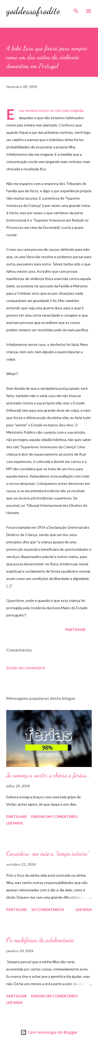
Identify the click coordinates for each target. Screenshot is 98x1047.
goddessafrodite (33, 10)
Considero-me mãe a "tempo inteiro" (47, 853)
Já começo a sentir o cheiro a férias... (48, 775)
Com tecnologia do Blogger (52, 1032)
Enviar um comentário (25, 667)
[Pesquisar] (76, 9)
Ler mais (14, 823)
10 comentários (47, 909)
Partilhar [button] (75, 629)
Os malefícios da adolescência (40, 940)
